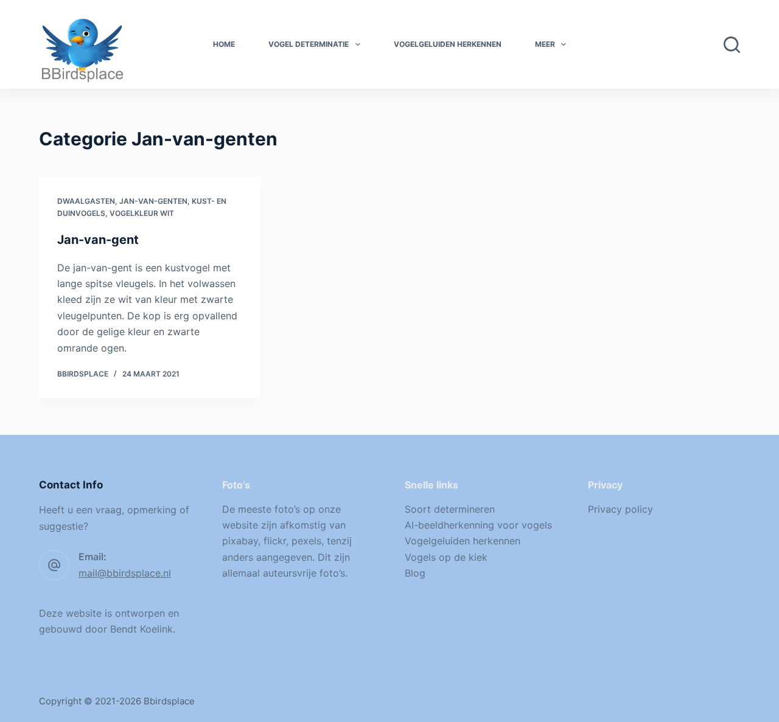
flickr (275, 541)
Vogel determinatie (308, 44)
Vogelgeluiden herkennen (447, 44)
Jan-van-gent (98, 239)
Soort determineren (450, 509)
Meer (545, 44)
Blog (415, 573)
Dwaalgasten (86, 201)
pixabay (240, 541)
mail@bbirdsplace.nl (125, 573)
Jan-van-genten (153, 201)
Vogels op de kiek (446, 557)
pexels (306, 541)
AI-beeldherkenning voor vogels (478, 525)
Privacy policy (620, 509)
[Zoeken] (732, 44)
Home (224, 44)
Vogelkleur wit (142, 213)
